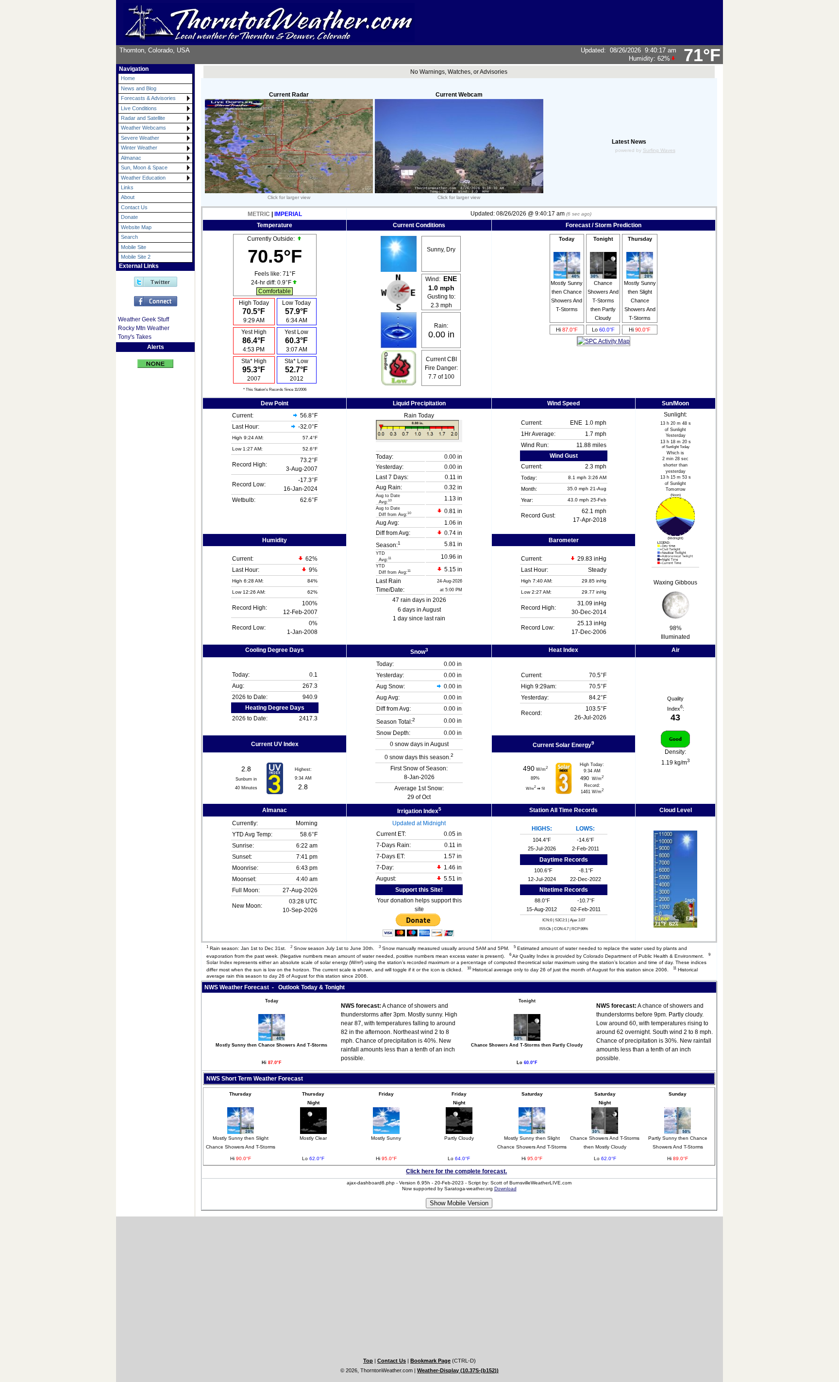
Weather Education (143, 178)
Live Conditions (139, 108)
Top (368, 1361)
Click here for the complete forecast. (456, 1171)
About (127, 197)
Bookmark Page (430, 1361)
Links (127, 187)
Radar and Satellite (143, 118)
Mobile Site (133, 247)
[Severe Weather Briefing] (603, 341)
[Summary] (155, 360)
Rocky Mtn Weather (143, 328)
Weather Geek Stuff (143, 319)
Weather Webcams (143, 128)
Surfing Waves (659, 150)
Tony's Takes (134, 336)
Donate (129, 217)
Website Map (136, 227)
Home (128, 78)
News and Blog (138, 88)
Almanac (131, 158)
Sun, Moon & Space (144, 167)
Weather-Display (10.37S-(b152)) (458, 1370)
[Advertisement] (148, 522)
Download (505, 1188)
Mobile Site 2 (136, 257)
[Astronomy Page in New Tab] (675, 534)
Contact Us (134, 207)
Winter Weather (139, 147)
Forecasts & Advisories (148, 98)
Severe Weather (140, 138)
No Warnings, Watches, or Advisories (458, 71)
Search (129, 237)
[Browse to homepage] (269, 38)
